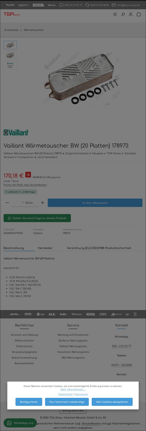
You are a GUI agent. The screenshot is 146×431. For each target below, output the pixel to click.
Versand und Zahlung (24, 334)
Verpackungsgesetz (24, 351)
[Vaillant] (16, 132)
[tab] (19, 248)
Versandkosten (91, 423)
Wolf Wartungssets (73, 357)
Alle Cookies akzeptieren (112, 401)
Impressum (81, 394)
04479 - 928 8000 (121, 364)
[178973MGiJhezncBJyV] (81, 79)
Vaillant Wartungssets (73, 346)
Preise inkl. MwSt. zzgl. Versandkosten (25, 184)
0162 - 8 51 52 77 (121, 346)
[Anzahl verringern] (7, 203)
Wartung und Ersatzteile (73, 334)
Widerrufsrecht (24, 340)
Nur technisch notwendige (66, 401)
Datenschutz (24, 346)
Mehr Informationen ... (73, 389)
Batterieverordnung (24, 357)
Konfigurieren (29, 401)
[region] (73, 79)
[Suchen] (122, 14)
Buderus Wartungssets (73, 340)
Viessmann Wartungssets (73, 351)
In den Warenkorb (95, 203)
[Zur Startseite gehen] (12, 14)
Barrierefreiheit (24, 363)
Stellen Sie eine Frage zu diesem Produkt (39, 218)
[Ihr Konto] (130, 14)
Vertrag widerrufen (73, 410)
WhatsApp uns (23, 422)
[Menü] (115, 14)
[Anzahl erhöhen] (42, 203)
